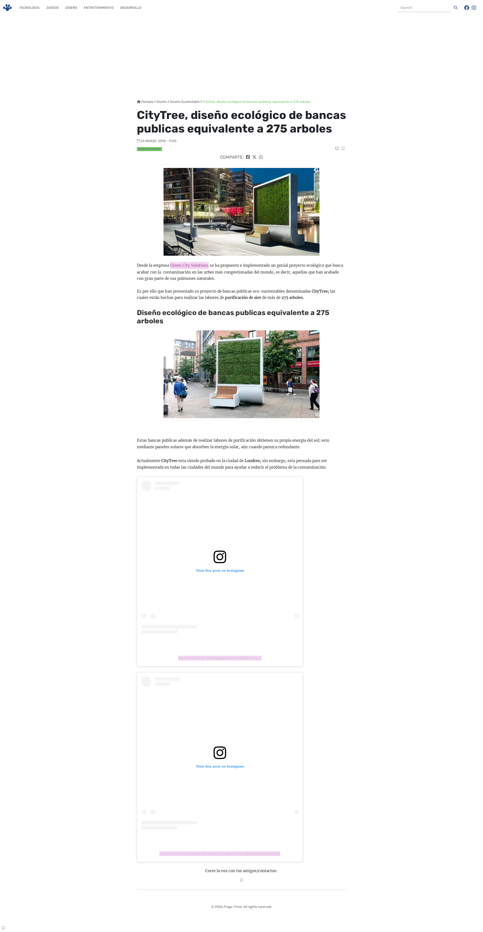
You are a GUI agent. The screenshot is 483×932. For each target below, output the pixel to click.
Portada (147, 102)
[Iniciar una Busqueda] (455, 8)
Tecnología (29, 8)
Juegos (52, 8)
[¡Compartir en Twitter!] (254, 157)
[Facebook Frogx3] (466, 8)
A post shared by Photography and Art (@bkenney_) (219, 658)
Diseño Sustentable (184, 102)
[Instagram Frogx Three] (474, 8)
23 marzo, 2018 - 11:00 (158, 141)
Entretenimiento (99, 8)
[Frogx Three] (7, 7)
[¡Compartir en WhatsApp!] (261, 157)
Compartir (343, 149)
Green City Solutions (189, 265)
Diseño (71, 8)
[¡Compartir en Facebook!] (248, 157)
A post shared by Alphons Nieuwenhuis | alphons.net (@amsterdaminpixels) (220, 854)
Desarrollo (130, 8)
